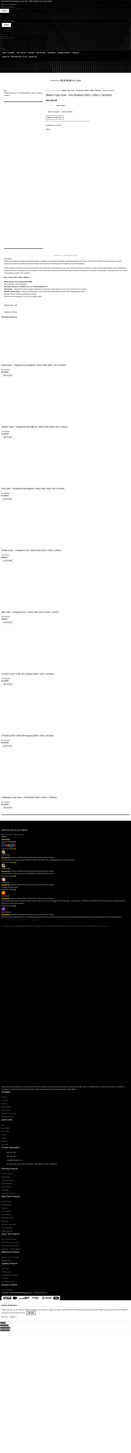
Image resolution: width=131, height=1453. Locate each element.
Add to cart (60, 105)
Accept (12, 1317)
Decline (31, 1313)
